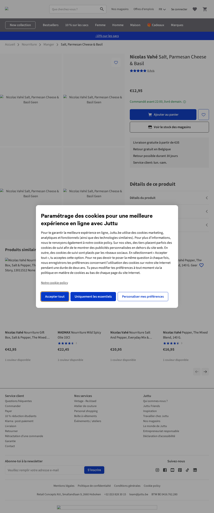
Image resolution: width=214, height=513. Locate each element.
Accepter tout (55, 296)
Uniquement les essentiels (93, 296)
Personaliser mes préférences (143, 296)
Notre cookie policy (54, 283)
